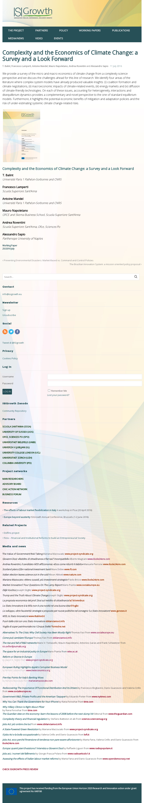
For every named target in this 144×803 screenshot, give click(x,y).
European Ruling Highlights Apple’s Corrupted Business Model (34, 667)
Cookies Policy (10, 358)
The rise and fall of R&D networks (19, 642)
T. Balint (6, 66)
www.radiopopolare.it (100, 748)
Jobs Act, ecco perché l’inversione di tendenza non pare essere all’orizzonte (41, 739)
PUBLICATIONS (121, 30)
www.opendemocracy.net (116, 758)
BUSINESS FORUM (11, 494)
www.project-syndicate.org (79, 553)
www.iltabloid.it (37, 616)
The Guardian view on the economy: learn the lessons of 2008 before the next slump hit (48, 713)
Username (8, 376)
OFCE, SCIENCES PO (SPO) (15, 436)
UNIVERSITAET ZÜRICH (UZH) (17, 457)
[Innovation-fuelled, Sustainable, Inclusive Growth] (72, 24)
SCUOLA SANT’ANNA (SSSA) (16, 426)
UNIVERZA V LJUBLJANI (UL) (16, 447)
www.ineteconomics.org (38, 670)
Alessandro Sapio (99, 66)
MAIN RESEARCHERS (13, 478)
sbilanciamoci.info (55, 621)
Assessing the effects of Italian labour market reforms (30, 758)
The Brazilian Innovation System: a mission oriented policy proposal (105, 264)
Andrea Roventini (77, 66)
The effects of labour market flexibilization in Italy (30, 510)
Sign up (6, 310)
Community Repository (14, 410)
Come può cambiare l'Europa (17, 637)
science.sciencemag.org (94, 718)
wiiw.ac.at (72, 651)
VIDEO (39, 38)
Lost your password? (58, 395)
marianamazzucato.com (41, 680)
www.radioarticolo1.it (79, 753)
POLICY (63, 30)
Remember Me (59, 390)
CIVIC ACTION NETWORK (14, 489)
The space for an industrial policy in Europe (24, 651)
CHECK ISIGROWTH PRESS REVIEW (20, 769)
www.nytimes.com (101, 696)
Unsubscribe (9, 315)
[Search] (135, 276)
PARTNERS (41, 30)
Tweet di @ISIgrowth (13, 342)
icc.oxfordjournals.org (14, 646)
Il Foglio (74, 605)
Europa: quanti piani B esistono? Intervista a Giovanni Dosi (32, 748)
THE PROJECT (16, 30)
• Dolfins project (10, 532)
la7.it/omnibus (76, 600)
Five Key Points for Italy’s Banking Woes (22, 677)
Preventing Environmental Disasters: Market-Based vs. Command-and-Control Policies (48, 260)
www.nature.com (72, 574)
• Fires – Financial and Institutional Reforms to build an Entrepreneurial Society (43, 537)
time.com (88, 701)
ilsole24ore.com (10, 743)
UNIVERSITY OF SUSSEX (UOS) (17, 431)
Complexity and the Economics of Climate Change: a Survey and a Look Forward (68, 168)
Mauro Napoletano (58, 66)
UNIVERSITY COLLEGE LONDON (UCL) (21, 452)
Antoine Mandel (40, 66)
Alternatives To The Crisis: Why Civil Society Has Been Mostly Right (36, 632)
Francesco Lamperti (21, 66)
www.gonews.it (119, 610)
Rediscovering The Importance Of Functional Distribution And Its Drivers (40, 687)
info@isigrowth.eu (12, 294)
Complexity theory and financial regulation (24, 718)
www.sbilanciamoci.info (49, 724)
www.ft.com (70, 569)
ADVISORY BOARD (11, 483)
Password (7, 383)
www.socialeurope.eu (88, 584)
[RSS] (5, 331)
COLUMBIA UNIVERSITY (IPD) (16, 463)
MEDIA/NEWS (16, 38)
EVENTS (58, 38)
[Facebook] (17, 331)
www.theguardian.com (120, 713)
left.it (86, 734)
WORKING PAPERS (90, 30)
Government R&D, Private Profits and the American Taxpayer (34, 696)
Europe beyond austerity (17, 517)
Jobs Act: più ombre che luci (16, 724)
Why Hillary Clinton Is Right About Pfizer (23, 706)
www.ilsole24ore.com (98, 558)
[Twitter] (11, 331)
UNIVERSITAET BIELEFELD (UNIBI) (18, 442)
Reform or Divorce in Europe (17, 656)
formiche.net (58, 626)
